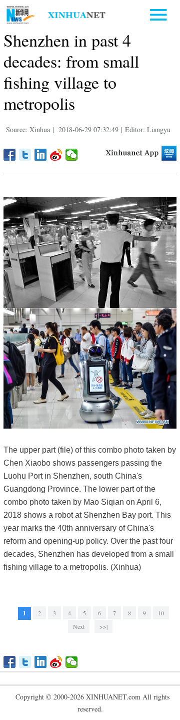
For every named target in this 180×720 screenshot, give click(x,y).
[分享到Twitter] (25, 155)
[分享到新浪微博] (56, 155)
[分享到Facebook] (10, 155)
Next (78, 626)
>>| (104, 626)
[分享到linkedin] (40, 155)
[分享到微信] (72, 155)
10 (161, 613)
